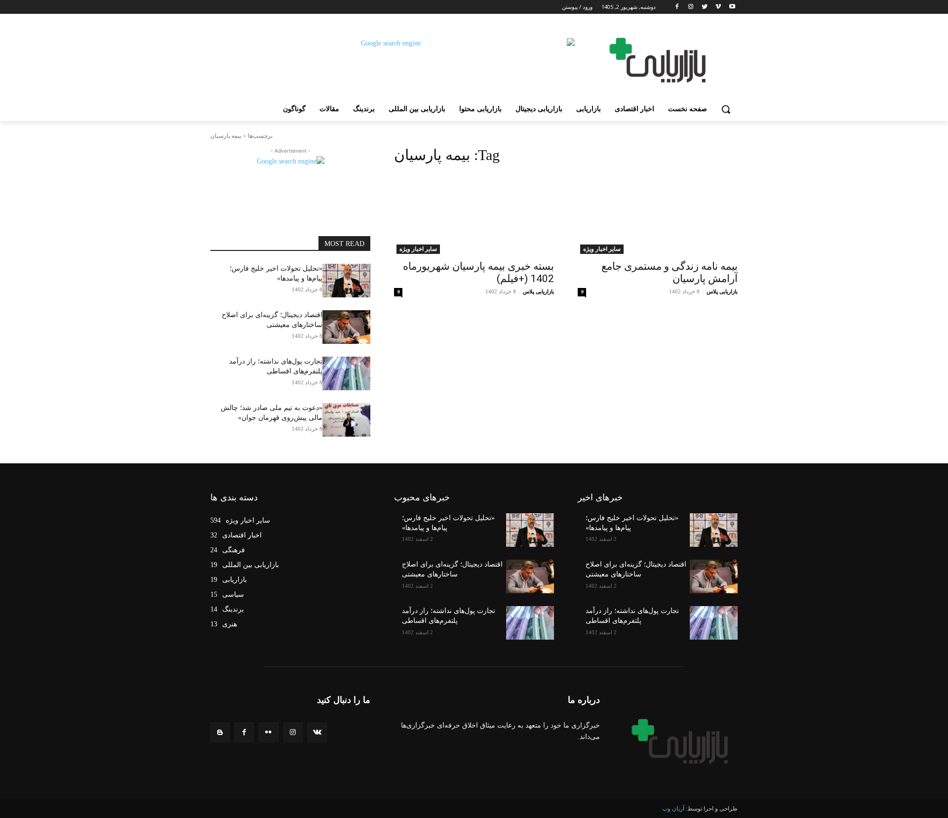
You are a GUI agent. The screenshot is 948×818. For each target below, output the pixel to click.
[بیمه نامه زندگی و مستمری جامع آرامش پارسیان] (658, 214)
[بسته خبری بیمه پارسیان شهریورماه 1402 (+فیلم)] (474, 214)
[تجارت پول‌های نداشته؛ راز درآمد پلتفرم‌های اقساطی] (346, 373)
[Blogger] (220, 732)
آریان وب (673, 808)
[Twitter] (705, 7)
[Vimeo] (718, 7)
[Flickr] (268, 732)
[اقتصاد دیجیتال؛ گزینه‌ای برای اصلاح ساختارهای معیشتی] (346, 327)
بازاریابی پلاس (722, 291)
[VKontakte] (317, 732)
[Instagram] (691, 7)
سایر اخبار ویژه (602, 248)
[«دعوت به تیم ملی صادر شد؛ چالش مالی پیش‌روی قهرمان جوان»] (346, 420)
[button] (726, 109)
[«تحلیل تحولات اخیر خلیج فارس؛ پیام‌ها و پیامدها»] (346, 280)
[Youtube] (732, 7)
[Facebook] (677, 7)
